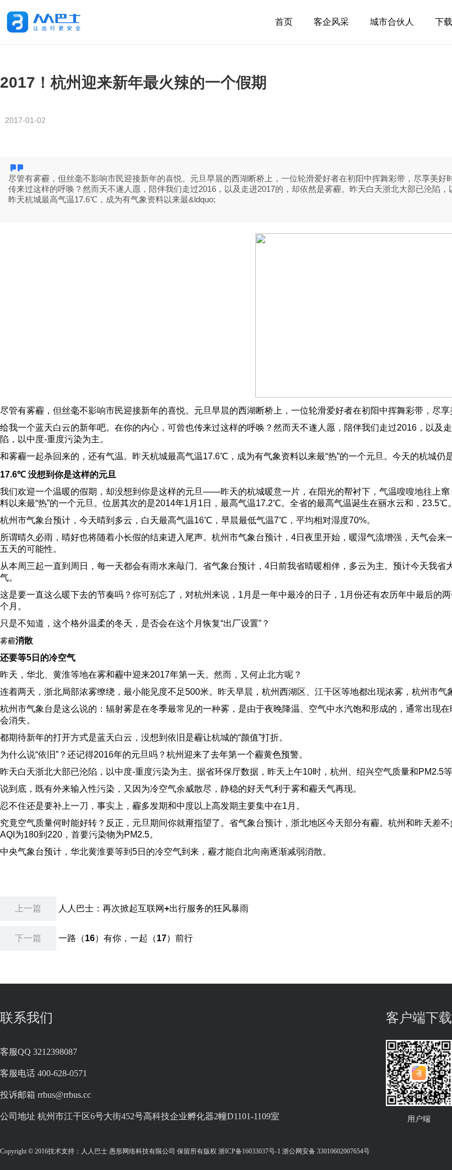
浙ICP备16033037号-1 (249, 1151)
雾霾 (7, 640)
